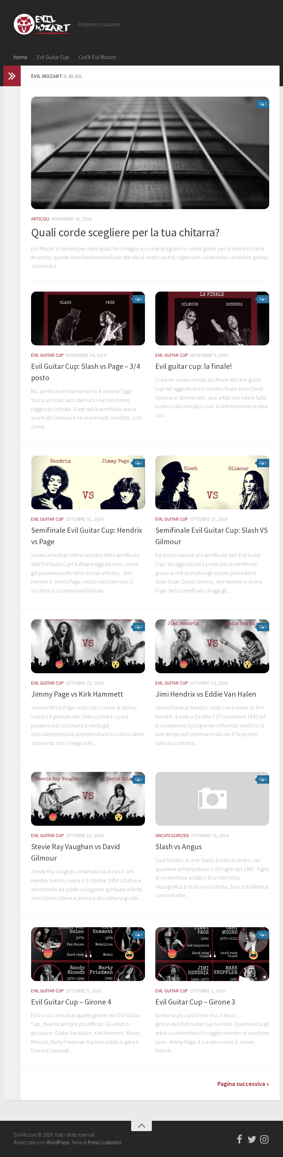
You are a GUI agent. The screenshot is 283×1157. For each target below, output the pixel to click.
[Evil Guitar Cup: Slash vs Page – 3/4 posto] (88, 318)
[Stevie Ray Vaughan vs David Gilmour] (88, 799)
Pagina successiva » (243, 1084)
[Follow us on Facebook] (239, 1139)
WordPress (57, 1142)
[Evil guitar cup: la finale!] (212, 318)
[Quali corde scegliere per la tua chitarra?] (150, 153)
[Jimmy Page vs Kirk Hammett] (88, 646)
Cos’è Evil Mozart (97, 56)
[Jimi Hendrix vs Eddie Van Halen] (212, 646)
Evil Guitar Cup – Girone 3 (195, 1002)
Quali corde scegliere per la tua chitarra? (125, 232)
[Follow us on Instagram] (264, 1139)
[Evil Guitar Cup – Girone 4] (88, 954)
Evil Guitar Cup (53, 56)
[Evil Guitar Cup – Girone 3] (212, 954)
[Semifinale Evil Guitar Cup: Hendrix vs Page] (88, 482)
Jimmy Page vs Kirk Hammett (77, 694)
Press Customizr (104, 1142)
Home (20, 56)
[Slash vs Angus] (212, 798)
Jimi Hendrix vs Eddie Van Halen (205, 694)
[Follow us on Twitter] (252, 1139)
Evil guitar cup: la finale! (193, 366)
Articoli (40, 219)
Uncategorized (172, 835)
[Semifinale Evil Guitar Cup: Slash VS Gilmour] (212, 482)
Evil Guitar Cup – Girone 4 (71, 1002)
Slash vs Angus (178, 846)
